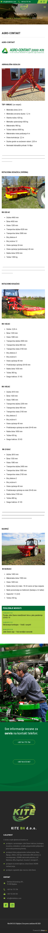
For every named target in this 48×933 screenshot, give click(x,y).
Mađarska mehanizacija (22, 18)
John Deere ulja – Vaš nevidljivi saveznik (17, 632)
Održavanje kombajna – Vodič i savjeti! (17, 625)
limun (44, 930)
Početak (8, 18)
